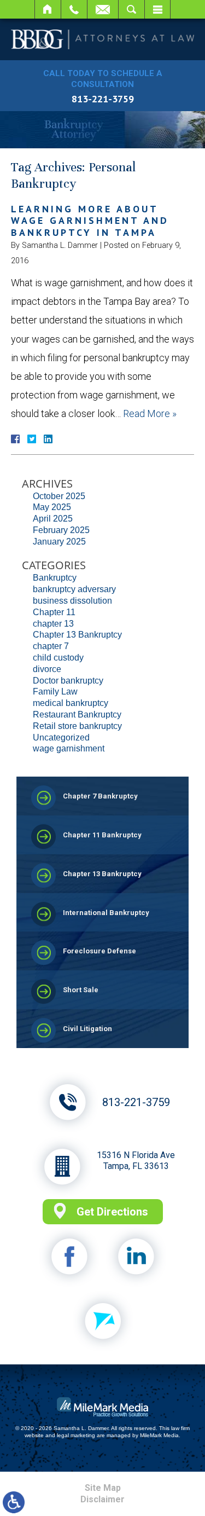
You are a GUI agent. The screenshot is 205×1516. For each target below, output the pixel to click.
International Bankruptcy (106, 913)
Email (102, 9)
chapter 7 (51, 646)
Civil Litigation (87, 1029)
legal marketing (76, 1435)
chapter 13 (53, 623)
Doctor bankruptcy (68, 680)
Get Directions (112, 1211)
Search (131, 9)
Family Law (55, 691)
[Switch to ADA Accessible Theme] (14, 1502)
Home (48, 9)
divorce (47, 669)
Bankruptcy (55, 577)
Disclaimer (102, 1499)
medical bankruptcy (70, 703)
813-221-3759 (103, 98)
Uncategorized (61, 737)
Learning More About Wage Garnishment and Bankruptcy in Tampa (90, 220)
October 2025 (59, 496)
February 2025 (61, 530)
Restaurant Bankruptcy (77, 714)
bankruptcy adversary (74, 589)
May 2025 (52, 507)
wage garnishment (68, 748)
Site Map (103, 1488)
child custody (58, 657)
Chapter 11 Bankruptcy (102, 835)
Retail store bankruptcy (77, 726)
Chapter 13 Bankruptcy (77, 634)
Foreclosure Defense (99, 951)
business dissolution (72, 600)
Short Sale (80, 990)
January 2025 (59, 541)
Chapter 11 (54, 612)
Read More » (150, 413)
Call (74, 9)
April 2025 (53, 518)
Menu (157, 9)
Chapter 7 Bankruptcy (100, 796)
